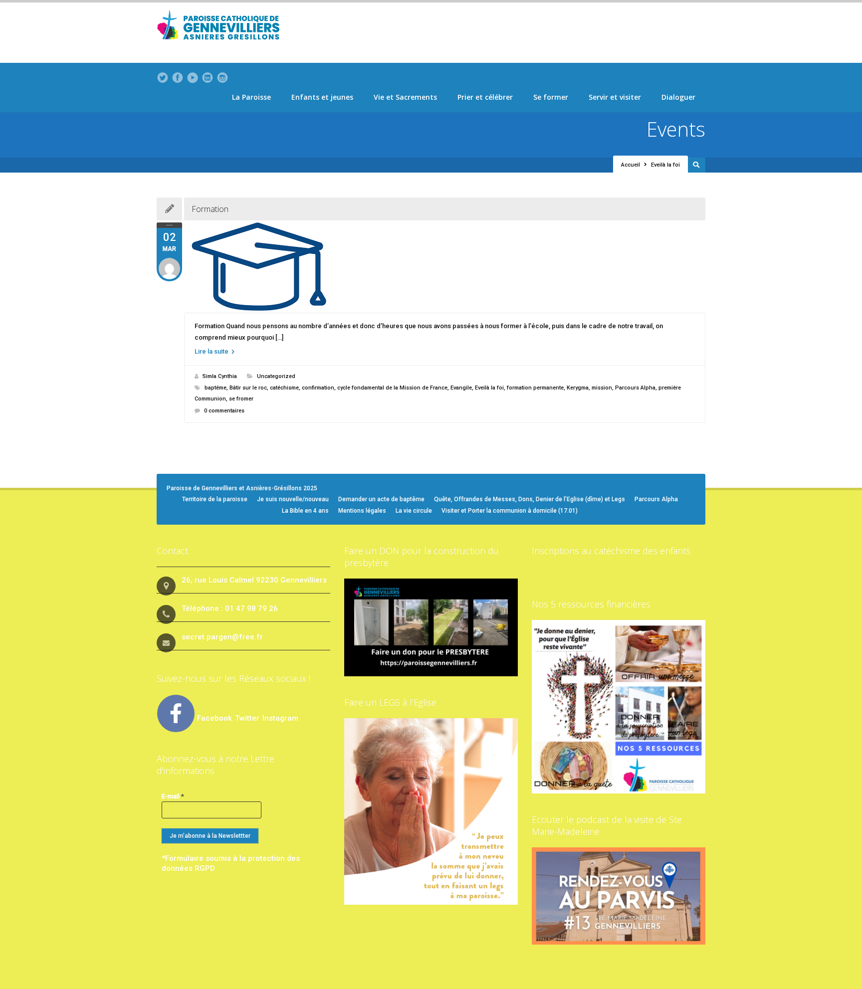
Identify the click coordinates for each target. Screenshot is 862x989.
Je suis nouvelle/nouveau (293, 499)
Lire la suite (212, 351)
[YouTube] (193, 78)
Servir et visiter (615, 97)
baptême (215, 388)
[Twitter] (163, 78)
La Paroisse (251, 97)
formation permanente (535, 388)
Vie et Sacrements (405, 97)
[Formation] (444, 266)
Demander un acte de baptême (381, 499)
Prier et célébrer (485, 97)
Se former (550, 97)
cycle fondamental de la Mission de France (392, 388)
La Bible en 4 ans (305, 510)
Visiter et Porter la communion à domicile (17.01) (509, 510)
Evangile (461, 388)
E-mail (173, 796)
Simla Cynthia (220, 376)
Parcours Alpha (635, 388)
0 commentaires (224, 410)
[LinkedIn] (208, 78)
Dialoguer (678, 97)
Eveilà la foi (489, 388)
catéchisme (284, 388)
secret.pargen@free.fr (222, 636)
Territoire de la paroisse (214, 499)
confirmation (318, 388)
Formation (210, 208)
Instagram (280, 718)
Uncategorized (276, 376)
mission (602, 388)
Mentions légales (362, 510)
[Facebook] (178, 78)
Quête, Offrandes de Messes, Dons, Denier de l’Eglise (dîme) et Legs (529, 499)
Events (675, 129)
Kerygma (578, 388)
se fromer (241, 399)
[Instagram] (222, 78)
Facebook (214, 718)
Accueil (630, 165)
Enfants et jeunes (322, 97)
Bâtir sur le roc (248, 388)
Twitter (248, 718)
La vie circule (414, 510)
